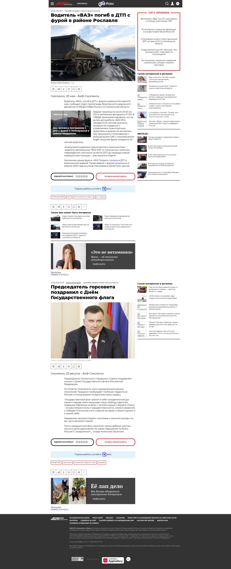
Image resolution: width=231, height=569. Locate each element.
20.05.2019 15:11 (56, 11)
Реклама (109, 518)
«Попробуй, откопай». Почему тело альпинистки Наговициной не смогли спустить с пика (163, 114)
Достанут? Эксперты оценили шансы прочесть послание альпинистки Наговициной (164, 316)
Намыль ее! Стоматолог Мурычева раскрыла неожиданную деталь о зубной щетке (163, 307)
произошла (120, 163)
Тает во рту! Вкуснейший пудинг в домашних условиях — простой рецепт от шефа (163, 289)
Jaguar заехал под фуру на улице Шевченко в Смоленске (76, 217)
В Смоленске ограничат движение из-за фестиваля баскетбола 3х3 (159, 30)
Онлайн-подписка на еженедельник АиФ (116, 520)
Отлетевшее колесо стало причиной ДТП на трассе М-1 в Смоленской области (159, 41)
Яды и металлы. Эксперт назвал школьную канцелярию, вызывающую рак (162, 79)
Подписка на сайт (88, 520)
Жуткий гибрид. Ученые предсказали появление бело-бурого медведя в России (164, 123)
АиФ (73, 83)
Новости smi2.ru (60, 274)
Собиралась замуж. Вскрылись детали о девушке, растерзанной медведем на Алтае (162, 97)
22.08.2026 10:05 (57, 283)
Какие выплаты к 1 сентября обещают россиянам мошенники (163, 173)
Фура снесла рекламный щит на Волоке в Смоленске (75, 226)
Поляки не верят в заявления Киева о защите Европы (163, 138)
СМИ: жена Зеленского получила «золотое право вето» (162, 156)
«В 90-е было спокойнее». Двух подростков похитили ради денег (163, 297)
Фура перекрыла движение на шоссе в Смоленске (117, 217)
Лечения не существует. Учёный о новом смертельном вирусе (163, 87)
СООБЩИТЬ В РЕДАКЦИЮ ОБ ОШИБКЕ (84, 523)
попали (114, 160)
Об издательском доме (79, 518)
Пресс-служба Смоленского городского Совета (71, 360)
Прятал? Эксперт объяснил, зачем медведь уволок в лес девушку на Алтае (163, 324)
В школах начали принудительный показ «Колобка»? (162, 147)
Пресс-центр (98, 518)
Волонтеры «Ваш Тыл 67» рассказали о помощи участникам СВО (159, 20)
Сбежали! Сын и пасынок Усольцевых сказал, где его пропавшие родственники (164, 106)
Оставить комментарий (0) (116, 176)
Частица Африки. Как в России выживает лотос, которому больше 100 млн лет (163, 333)
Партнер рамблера (92, 559)
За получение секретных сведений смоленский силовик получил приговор (158, 62)
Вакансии (120, 518)
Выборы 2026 (162, 520)
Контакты (74, 520)
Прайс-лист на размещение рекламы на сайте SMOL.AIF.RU (152, 518)
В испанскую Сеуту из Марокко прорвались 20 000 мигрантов (161, 164)
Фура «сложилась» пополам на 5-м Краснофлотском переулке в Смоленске (119, 227)
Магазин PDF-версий (145, 520)
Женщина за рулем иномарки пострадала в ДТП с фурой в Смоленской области (74, 235)
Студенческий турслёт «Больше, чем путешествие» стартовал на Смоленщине (159, 52)
